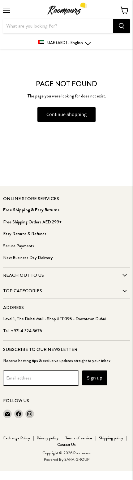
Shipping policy (111, 438)
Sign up (94, 378)
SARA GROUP (76, 459)
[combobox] (58, 26)
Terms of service (78, 438)
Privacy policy (47, 438)
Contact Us (66, 444)
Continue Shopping (66, 114)
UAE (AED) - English (65, 43)
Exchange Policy (16, 438)
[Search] (121, 26)
